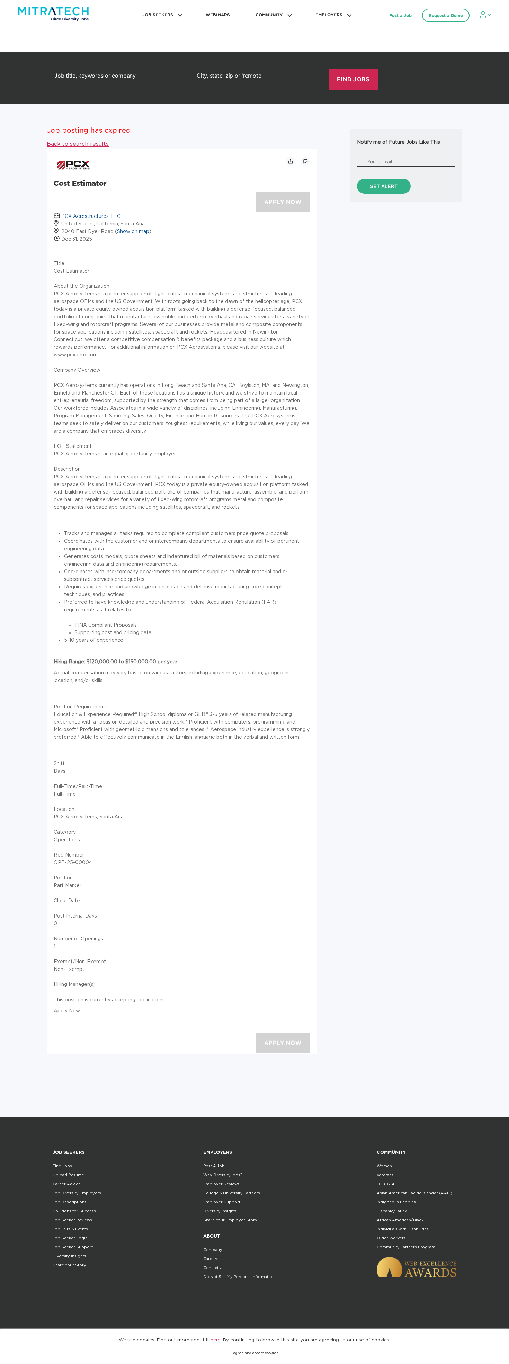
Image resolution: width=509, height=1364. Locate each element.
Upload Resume (68, 1175)
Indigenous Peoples (396, 1202)
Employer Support (221, 1202)
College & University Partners (231, 1193)
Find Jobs (62, 1166)
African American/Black (400, 1220)
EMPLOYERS (328, 15)
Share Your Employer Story (230, 1220)
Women (384, 1166)
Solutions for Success (74, 1211)
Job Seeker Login (70, 1238)
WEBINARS (218, 15)
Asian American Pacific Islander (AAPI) (414, 1193)
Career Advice (67, 1184)
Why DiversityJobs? (222, 1175)
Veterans (385, 1175)
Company (212, 1250)
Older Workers (391, 1238)
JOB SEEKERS (157, 15)
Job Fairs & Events (70, 1229)
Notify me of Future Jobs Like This (398, 141)
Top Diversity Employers (77, 1193)
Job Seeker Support (73, 1247)
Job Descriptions (70, 1202)
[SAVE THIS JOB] (305, 161)
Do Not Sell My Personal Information (239, 1277)
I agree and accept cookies (254, 1353)
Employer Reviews (221, 1184)
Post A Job (214, 1166)
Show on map (133, 231)
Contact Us (214, 1268)
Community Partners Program (406, 1247)
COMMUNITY (269, 15)
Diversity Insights (69, 1256)
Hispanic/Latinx (392, 1211)
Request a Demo (446, 15)
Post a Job (400, 15)
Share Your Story (69, 1265)
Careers (210, 1259)
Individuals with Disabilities (403, 1229)
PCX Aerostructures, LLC (90, 216)
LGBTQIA (386, 1184)
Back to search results (78, 144)
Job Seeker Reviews (72, 1220)
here (216, 1339)
